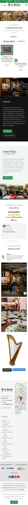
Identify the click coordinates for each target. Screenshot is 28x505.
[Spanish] (25, 1)
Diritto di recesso (15, 486)
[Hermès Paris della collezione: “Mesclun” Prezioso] (14, 315)
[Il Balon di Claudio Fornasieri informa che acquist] (14, 280)
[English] (17, 1)
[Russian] (23, 1)
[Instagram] (12, 477)
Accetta (14, 502)
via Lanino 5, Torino (6, 401)
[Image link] (21, 469)
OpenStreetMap (18, 412)
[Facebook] (9, 477)
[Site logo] (14, 5)
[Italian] (15, 1)
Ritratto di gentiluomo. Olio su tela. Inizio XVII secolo (21, 65)
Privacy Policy (6, 486)
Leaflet (17, 411)
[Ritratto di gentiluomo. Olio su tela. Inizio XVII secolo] (20, 53)
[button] (2, 53)
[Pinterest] (18, 477)
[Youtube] (15, 477)
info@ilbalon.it (8, 404)
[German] (21, 1)
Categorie (13, 37)
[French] (19, 1)
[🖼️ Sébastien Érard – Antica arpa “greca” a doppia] (14, 350)
